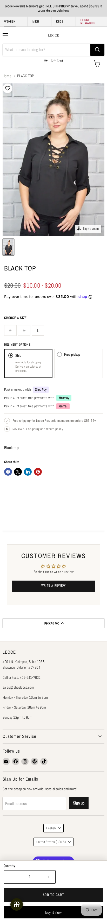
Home (7, 76)
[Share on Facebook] (8, 472)
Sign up (78, 803)
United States (51, 842)
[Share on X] (18, 472)
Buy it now (53, 912)
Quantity (9, 866)
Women (10, 21)
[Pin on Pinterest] (38, 472)
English (51, 828)
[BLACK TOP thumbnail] (8, 247)
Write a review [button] (53, 585)
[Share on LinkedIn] (28, 472)
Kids (60, 21)
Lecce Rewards (88, 21)
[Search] (97, 50)
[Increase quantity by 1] (49, 877)
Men (35, 21)
